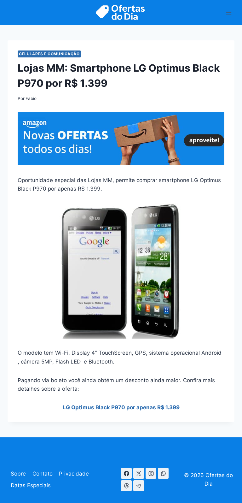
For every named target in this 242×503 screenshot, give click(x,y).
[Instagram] (151, 473)
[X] (138, 473)
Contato (42, 473)
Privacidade (74, 473)
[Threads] (126, 485)
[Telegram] (138, 485)
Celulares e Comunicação (49, 53)
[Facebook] (126, 473)
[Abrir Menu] (228, 12)
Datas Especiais (31, 485)
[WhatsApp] (163, 473)
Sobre (18, 473)
